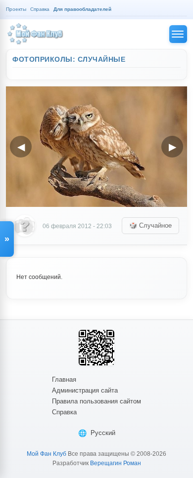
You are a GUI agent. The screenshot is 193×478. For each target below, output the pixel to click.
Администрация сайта (85, 390)
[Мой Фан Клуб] (35, 34)
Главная (64, 379)
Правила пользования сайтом (96, 401)
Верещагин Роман (115, 463)
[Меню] (178, 34)
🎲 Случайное (150, 225)
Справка (64, 412)
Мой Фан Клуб (46, 453)
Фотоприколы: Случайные (68, 59)
